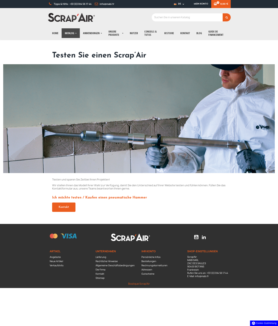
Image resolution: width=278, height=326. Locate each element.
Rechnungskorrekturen (154, 265)
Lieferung (101, 257)
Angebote (55, 257)
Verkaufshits (57, 265)
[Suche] (227, 17)
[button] (63, 207)
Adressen (146, 269)
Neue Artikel (56, 261)
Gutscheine (147, 273)
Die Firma (100, 269)
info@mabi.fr (202, 276)
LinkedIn (204, 237)
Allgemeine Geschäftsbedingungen (115, 265)
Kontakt (100, 273)
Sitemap (100, 277)
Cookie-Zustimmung (264, 323)
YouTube (196, 237)
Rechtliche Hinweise (107, 261)
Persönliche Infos (151, 257)
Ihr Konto (148, 251)
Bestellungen (148, 261)
